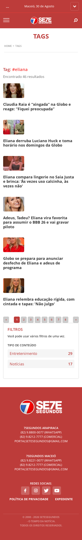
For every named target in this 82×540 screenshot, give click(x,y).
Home (8, 46)
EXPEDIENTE (64, 499)
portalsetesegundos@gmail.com (41, 441)
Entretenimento (41, 353)
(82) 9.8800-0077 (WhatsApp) (41, 432)
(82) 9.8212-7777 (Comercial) (41, 437)
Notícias (41, 363)
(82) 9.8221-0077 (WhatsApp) (41, 460)
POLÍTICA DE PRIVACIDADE (28, 499)
